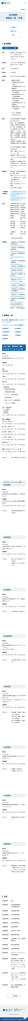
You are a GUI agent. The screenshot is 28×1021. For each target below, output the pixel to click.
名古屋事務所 (5, 332)
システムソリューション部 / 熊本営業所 (13, 325)
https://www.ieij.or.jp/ (16, 272)
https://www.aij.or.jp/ (16, 287)
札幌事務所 (5, 328)
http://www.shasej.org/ (16, 277)
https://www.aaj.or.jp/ (16, 292)
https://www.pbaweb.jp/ (17, 296)
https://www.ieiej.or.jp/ (16, 268)
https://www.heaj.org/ (16, 302)
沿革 (13, 35)
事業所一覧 (13, 31)
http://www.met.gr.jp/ (16, 245)
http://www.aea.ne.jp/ (16, 264)
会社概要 (13, 27)
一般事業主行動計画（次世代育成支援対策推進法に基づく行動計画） (18, 194)
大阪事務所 (18, 332)
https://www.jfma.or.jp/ (16, 283)
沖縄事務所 (5, 338)
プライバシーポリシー (14, 1014)
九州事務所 (18, 335)
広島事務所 (5, 335)
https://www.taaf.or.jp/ (16, 251)
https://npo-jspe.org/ (16, 306)
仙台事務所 (18, 328)
